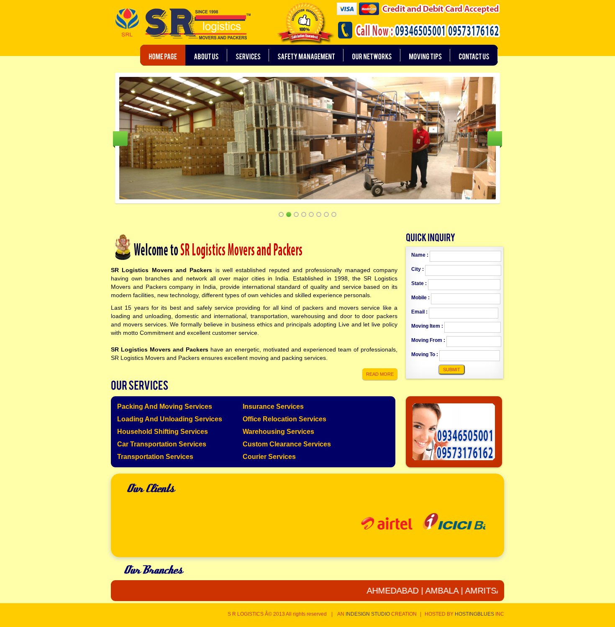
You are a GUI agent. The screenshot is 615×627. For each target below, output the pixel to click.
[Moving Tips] (425, 55)
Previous (120, 138)
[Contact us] (474, 55)
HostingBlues (474, 614)
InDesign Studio (368, 614)
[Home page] (162, 55)
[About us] (206, 55)
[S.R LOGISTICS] (181, 24)
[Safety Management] (306, 55)
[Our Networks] (371, 55)
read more (380, 374)
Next (494, 138)
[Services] (248, 55)
